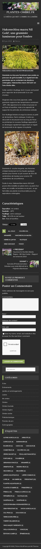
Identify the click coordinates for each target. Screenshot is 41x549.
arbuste (26, 437)
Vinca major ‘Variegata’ (13, 525)
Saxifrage (21, 500)
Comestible (8, 450)
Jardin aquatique (11, 475)
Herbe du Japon (10, 239)
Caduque (30, 446)
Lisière (4, 395)
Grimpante (8, 467)
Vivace (21, 244)
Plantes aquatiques (12, 483)
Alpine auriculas (11, 437)
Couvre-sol (23, 231)
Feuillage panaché (27, 454)
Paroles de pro (7, 421)
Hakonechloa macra (23, 235)
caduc (19, 446)
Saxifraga (8, 500)
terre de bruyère (10, 517)
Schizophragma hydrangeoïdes (16, 504)
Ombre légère (7, 410)
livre (6, 479)
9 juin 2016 (8, 41)
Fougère (19, 458)
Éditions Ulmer (10, 533)
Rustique (23, 239)
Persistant (30, 479)
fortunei (7, 458)
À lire (4, 383)
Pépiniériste (8, 496)
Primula (7, 492)
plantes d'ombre (10, 487)
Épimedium (25, 533)
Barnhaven (21, 441)
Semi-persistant (10, 508)
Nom (4, 314)
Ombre (4, 402)
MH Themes (34, 546)
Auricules (8, 441)
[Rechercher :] (20, 369)
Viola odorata (10, 529)
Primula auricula (22, 492)
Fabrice (17, 41)
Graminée (7, 235)
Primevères (27, 487)
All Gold (11, 231)
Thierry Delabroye (11, 521)
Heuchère (21, 471)
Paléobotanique (8, 417)
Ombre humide (7, 406)
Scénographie (7, 425)
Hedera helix (22, 467)
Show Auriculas (28, 508)
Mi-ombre (5, 399)
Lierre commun (28, 475)
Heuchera (8, 471)
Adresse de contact (9, 320)
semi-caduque (9, 244)
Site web (5, 327)
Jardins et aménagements (12, 391)
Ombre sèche (7, 413)
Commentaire (7, 297)
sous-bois (21, 512)
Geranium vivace (10, 462)
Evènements (6, 387)
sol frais (8, 512)
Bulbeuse (8, 446)
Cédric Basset (9, 454)
